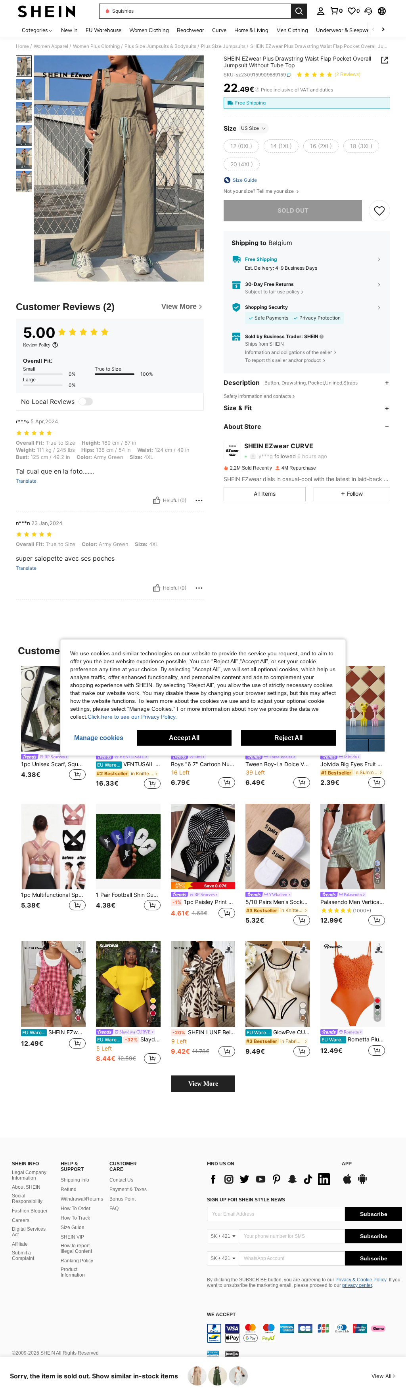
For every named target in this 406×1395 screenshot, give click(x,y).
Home (22, 46)
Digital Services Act (29, 1231)
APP (347, 1164)
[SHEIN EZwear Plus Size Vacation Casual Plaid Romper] (53, 984)
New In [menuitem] (69, 30)
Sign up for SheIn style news (246, 1200)
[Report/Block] (199, 500)
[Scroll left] (373, 30)
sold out (293, 210)
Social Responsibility (27, 1198)
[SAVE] (379, 210)
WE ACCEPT (221, 1314)
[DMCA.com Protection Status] (232, 1353)
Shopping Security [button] (266, 307)
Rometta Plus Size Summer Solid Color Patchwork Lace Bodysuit (353, 1039)
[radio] (241, 146)
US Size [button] (250, 128)
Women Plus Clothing (96, 46)
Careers (20, 1220)
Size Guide (72, 1227)
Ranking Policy (77, 1261)
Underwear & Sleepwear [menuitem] (345, 30)
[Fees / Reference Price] (257, 90)
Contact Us (121, 1180)
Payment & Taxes (128, 1189)
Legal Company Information (29, 1175)
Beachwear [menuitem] (190, 30)
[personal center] (321, 11)
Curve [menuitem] (219, 30)
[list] (270, 1179)
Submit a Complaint (23, 1255)
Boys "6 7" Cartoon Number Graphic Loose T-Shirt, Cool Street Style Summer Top (203, 764)
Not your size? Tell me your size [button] (259, 191)
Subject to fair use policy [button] (272, 292)
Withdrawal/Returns (82, 1199)
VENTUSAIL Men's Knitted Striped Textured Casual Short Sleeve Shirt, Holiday (129, 764)
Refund (69, 1189)
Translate (26, 481)
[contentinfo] (304, 1333)
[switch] (86, 401)
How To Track (75, 1218)
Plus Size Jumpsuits (223, 46)
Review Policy (36, 345)
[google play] (362, 1183)
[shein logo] (46, 11)
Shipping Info (75, 1180)
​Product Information (73, 1272)
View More (203, 1083)
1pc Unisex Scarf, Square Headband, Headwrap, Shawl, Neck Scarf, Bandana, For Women (53, 764)
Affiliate (20, 1244)
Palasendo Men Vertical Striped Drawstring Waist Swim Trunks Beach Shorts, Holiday (352, 902)
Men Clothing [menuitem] (292, 30)
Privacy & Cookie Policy (361, 1280)
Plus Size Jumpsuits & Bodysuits (160, 46)
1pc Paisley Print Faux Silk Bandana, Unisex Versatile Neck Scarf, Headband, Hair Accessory (204, 902)
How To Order (75, 1208)
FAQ (114, 1208)
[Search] (299, 11)
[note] (203, 885)
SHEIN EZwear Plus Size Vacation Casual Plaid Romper (54, 1032)
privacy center (357, 1285)
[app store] (347, 1183)
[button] (368, 11)
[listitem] (53, 728)
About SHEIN (26, 1187)
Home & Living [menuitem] (251, 30)
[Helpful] (156, 500)
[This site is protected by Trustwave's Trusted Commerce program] (213, 1353)
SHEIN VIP (72, 1237)
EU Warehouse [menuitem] (103, 30)
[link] (336, 10)
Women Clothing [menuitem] (149, 30)
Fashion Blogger (30, 1211)
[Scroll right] (383, 30)
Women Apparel (51, 46)
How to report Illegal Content (76, 1248)
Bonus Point (122, 1199)
